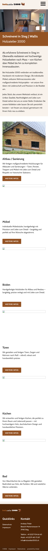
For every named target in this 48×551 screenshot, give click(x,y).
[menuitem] (13, 549)
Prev (38, 28)
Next (44, 28)
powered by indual (33, 549)
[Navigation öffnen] (43, 4)
